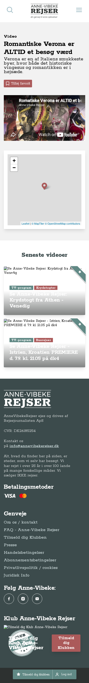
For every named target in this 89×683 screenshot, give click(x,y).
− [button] (14, 168)
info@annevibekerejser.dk (34, 446)
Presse (10, 545)
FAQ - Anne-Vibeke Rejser (31, 529)
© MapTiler (38, 223)
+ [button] (14, 161)
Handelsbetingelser (24, 552)
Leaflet (25, 223)
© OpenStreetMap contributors (62, 223)
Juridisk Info (16, 575)
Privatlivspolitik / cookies (31, 567)
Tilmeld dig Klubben (25, 537)
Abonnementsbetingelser (30, 560)
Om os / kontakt (20, 522)
